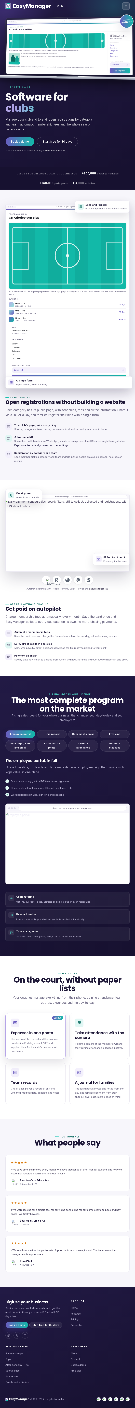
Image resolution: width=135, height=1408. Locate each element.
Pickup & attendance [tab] (83, 745)
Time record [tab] (52, 734)
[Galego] (110, 1399)
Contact (75, 1359)
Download (115, 64)
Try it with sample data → (52, 150)
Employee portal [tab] (20, 734)
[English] (116, 1399)
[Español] (99, 1399)
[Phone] (17, 1335)
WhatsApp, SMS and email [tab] (20, 745)
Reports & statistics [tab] (114, 745)
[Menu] (126, 6)
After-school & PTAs (17, 1364)
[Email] (25, 1335)
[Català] (104, 1399)
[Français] (122, 1399)
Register (121, 71)
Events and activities (17, 1382)
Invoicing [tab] (114, 734)
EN (61, 6)
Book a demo (20, 141)
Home (74, 1307)
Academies (11, 1376)
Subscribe (76, 1325)
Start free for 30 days (57, 141)
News (74, 1353)
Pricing (75, 1319)
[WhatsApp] (8, 1335)
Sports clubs (12, 1370)
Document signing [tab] (83, 734)
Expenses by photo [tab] (52, 745)
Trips (8, 1359)
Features (76, 1313)
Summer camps (14, 1353)
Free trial (76, 1370)
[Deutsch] (128, 1399)
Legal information (55, 1399)
